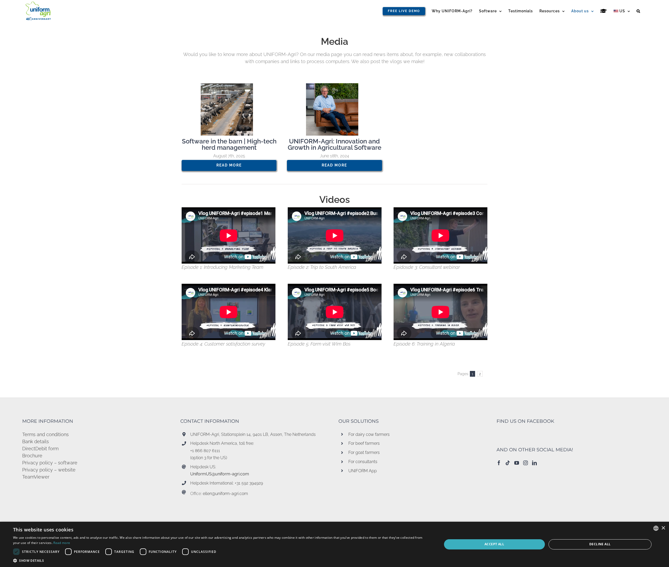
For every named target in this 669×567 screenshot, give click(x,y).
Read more (61, 543)
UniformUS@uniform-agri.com (219, 473)
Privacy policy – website (49, 469)
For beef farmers (364, 443)
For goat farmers (364, 452)
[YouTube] (516, 462)
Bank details (35, 441)
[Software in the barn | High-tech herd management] (229, 109)
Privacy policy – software (49, 462)
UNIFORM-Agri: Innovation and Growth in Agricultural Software (334, 144)
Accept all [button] (494, 544)
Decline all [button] (599, 544)
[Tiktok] (507, 462)
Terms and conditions (45, 434)
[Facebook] (499, 462)
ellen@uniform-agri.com (225, 493)
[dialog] (334, 544)
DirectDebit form (40, 448)
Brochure (32, 455)
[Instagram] (525, 462)
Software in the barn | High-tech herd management (229, 144)
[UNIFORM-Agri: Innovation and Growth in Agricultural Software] (334, 109)
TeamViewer (35, 477)
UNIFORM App (362, 470)
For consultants (362, 461)
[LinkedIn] (534, 462)
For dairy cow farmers (369, 434)
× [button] (663, 528)
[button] (638, 11)
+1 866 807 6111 (205, 450)
